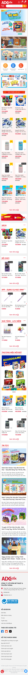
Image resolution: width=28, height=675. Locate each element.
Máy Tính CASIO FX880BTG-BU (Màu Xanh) (20, 153)
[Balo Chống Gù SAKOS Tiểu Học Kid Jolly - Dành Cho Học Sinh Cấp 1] (7, 401)
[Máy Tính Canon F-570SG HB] (7, 424)
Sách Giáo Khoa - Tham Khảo (13, 69)
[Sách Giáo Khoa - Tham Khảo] (13, 65)
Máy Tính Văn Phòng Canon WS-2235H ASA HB (20, 431)
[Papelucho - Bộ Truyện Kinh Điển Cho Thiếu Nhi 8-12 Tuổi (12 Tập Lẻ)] (21, 101)
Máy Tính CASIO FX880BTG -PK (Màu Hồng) (20, 176)
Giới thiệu (3, 612)
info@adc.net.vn (8, 595)
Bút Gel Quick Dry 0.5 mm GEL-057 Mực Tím (20, 306)
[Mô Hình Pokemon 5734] (21, 329)
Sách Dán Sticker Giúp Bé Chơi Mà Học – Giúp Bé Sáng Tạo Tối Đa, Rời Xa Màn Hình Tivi (13, 469)
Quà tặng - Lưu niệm (11, 321)
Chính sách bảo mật (6, 646)
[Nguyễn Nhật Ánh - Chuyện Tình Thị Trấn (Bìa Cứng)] (7, 123)
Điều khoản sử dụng (6, 615)
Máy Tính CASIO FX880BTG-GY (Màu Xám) (7, 153)
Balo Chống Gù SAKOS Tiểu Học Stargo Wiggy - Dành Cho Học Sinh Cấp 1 (20, 408)
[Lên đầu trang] (26, 667)
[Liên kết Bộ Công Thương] (10, 601)
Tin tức (5, 445)
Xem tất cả (13, 210)
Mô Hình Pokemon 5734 (20, 337)
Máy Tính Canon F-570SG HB (6, 431)
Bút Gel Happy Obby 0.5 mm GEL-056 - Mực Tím (7, 306)
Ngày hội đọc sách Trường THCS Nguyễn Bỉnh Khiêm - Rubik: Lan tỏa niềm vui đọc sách (14, 558)
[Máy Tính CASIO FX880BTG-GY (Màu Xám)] (7, 146)
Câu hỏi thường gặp (6, 659)
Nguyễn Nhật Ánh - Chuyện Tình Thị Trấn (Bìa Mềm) (20, 131)
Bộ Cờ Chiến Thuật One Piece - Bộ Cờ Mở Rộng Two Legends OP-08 (20, 274)
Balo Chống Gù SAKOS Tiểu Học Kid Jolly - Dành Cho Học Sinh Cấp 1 (7, 408)
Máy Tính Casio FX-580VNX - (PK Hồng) (7, 198)
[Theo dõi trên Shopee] (6, 631)
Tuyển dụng (4, 620)
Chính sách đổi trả (5, 651)
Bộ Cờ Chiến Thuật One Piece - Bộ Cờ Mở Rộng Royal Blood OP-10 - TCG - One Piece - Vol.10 (7, 274)
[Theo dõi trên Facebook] (2, 631)
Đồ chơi (5, 258)
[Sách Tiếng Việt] (21, 65)
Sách (4, 225)
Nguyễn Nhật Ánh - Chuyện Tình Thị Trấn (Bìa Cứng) (7, 131)
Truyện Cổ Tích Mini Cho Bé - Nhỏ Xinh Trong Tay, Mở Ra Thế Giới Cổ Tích (13, 528)
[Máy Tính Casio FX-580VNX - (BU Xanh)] (21, 191)
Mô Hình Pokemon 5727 (6, 337)
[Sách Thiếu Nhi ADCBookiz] (5, 65)
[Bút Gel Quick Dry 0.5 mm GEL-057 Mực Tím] (21, 298)
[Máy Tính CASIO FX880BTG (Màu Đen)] (7, 168)
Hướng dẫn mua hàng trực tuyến (9, 640)
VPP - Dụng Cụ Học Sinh (13, 290)
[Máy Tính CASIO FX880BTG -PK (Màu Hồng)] (21, 168)
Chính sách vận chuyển (7, 648)
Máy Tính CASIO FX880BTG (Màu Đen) (7, 176)
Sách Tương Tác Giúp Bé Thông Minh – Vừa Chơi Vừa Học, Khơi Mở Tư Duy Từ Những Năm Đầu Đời (14, 498)
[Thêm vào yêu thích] (11, 105)
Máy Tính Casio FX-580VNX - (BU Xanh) (20, 198)
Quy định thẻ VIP (5, 643)
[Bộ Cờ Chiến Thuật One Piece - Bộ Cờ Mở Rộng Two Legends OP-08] (21, 267)
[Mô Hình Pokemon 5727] (7, 329)
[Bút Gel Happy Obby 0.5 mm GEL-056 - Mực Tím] (7, 298)
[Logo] (14, 578)
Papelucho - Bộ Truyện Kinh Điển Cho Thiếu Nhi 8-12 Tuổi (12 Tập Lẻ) (20, 108)
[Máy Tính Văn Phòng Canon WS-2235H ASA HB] (21, 424)
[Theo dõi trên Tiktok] (10, 631)
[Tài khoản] (19, 2)
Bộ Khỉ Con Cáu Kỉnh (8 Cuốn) (7, 108)
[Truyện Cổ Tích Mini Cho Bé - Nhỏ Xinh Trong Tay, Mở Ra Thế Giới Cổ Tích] (14, 516)
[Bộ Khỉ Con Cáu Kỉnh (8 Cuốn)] (7, 101)
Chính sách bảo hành (6, 656)
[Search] (24, 6)
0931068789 (6, 592)
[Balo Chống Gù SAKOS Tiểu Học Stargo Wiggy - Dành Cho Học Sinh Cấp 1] (21, 401)
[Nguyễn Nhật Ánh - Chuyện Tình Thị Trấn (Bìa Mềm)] (21, 123)
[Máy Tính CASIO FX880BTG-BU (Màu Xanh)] (21, 146)
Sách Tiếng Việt (21, 69)
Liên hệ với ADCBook (6, 623)
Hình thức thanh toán (6, 654)
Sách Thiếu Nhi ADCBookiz (5, 69)
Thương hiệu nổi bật (12, 352)
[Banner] (14, 42)
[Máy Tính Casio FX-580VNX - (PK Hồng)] (7, 191)
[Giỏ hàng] (25, 2)
